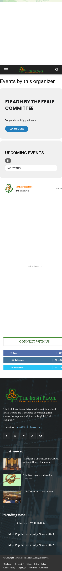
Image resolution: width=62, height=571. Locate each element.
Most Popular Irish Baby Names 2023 (31, 534)
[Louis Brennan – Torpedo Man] (12, 497)
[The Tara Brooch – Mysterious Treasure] (12, 480)
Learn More (16, 128)
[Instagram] (15, 436)
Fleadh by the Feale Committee (30, 104)
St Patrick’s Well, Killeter (31, 523)
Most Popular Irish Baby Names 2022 (31, 545)
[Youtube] (40, 436)
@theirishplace (24, 186)
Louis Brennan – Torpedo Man (38, 491)
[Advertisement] (31, 32)
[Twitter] (32, 436)
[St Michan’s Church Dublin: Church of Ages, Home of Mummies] (12, 464)
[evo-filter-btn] (8, 160)
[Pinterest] (23, 436)
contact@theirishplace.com (28, 427)
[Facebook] (6, 436)
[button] (5, 69)
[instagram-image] (13, 206)
